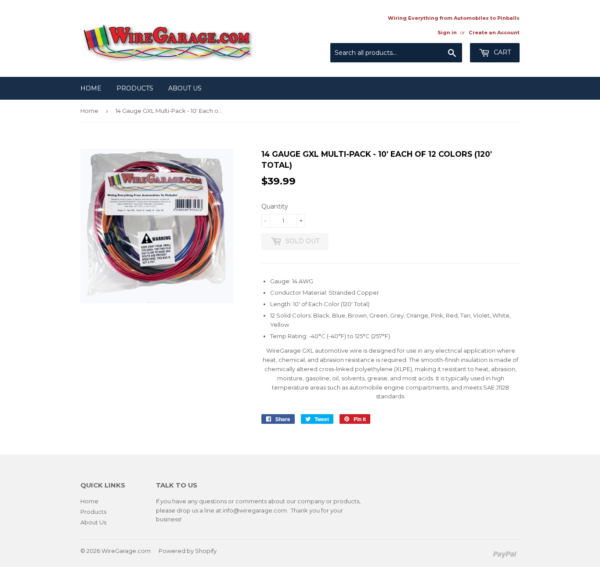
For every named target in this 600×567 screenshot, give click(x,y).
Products (134, 88)
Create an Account (494, 32)
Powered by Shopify (188, 550)
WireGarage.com (126, 550)
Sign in (447, 32)
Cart (501, 52)
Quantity (274, 206)
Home (90, 88)
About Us (185, 88)
